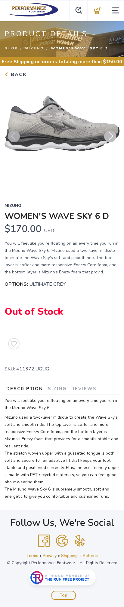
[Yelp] (80, 541)
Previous (14, 136)
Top (63, 595)
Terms (32, 555)
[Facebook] (44, 541)
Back (18, 74)
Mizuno (34, 48)
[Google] (62, 541)
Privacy (50, 555)
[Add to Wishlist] (14, 343)
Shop (11, 48)
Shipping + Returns (79, 555)
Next (110, 136)
